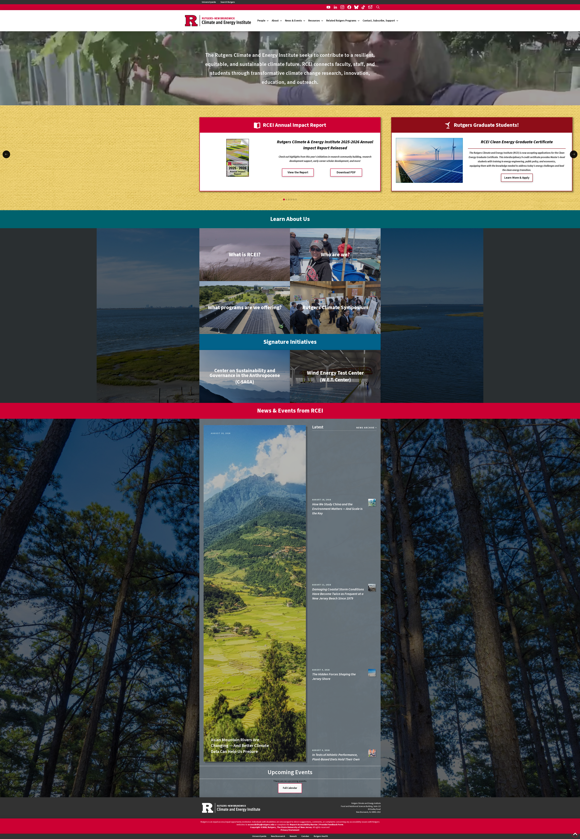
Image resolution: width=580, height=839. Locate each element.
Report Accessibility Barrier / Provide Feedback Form (316, 824)
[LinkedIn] (335, 7)
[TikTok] (363, 7)
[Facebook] (349, 7)
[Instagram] (342, 7)
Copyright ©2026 (258, 827)
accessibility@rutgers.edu (261, 824)
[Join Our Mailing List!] (370, 7)
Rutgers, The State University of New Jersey (290, 827)
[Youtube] (328, 7)
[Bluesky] (356, 7)
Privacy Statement (290, 830)
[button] (378, 7)
